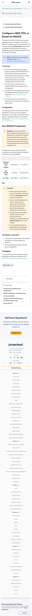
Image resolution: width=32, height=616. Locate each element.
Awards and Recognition (16, 566)
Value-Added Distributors (16, 505)
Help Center (16, 587)
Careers (16, 559)
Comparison (16, 481)
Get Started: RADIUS (9, 296)
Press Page (16, 563)
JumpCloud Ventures (16, 570)
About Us (15, 546)
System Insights (16, 431)
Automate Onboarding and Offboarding (16, 451)
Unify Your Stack (16, 475)
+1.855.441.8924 (17, 350)
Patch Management (16, 410)
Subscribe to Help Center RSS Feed (13, 24)
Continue (24, 613)
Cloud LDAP (16, 383)
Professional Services (16, 583)
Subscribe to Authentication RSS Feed (13, 27)
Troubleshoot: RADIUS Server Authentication (14, 258)
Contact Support (16, 580)
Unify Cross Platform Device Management (16, 471)
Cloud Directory (16, 380)
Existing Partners (16, 495)
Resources (15, 512)
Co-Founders (16, 556)
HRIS (16, 400)
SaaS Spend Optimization (16, 424)
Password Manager (16, 407)
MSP (16, 488)
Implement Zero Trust (16, 464)
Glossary (16, 590)
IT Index (16, 529)
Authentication (17, 8)
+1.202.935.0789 (18, 348)
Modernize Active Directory (16, 468)
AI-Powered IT (16, 448)
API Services (16, 376)
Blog (16, 525)
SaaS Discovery (16, 420)
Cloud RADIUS (16, 387)
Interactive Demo (16, 532)
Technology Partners (16, 502)
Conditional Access (16, 390)
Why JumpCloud (16, 478)
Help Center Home (7, 8)
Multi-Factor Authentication (16, 403)
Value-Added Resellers (16, 509)
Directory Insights (16, 397)
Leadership (16, 553)
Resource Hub (16, 515)
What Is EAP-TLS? (8, 303)
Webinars (16, 522)
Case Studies (16, 536)
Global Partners (16, 498)
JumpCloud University (16, 539)
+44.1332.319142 (17, 352)
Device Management (16, 393)
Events (16, 519)
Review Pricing (16, 368)
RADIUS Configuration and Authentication (14, 293)
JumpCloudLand (16, 542)
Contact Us (16, 573)
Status (16, 593)
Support (15, 576)
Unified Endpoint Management (16, 434)
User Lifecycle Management (16, 437)
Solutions (15, 441)
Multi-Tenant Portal (16, 492)
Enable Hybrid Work (16, 458)
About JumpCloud (16, 549)
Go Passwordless (16, 461)
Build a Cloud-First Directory (16, 454)
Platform (15, 373)
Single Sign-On (16, 427)
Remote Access (16, 414)
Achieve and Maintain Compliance (16, 444)
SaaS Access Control (16, 417)
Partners (15, 485)
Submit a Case (16, 333)
